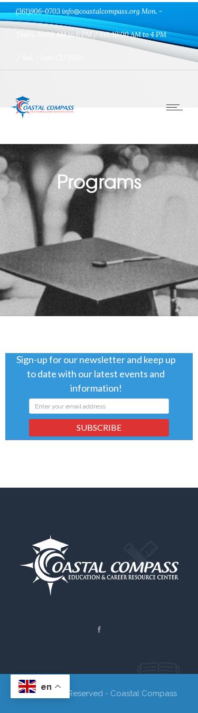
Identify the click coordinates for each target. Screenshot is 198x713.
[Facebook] (99, 629)
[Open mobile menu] (176, 107)
